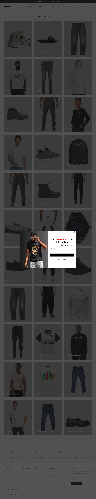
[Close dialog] (74, 232)
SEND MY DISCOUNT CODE (62, 255)
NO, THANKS (62, 259)
